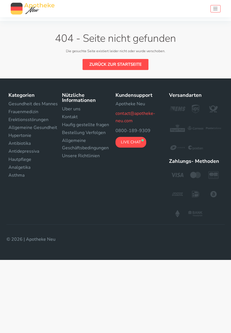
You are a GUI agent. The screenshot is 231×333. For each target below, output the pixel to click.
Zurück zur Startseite (115, 64)
